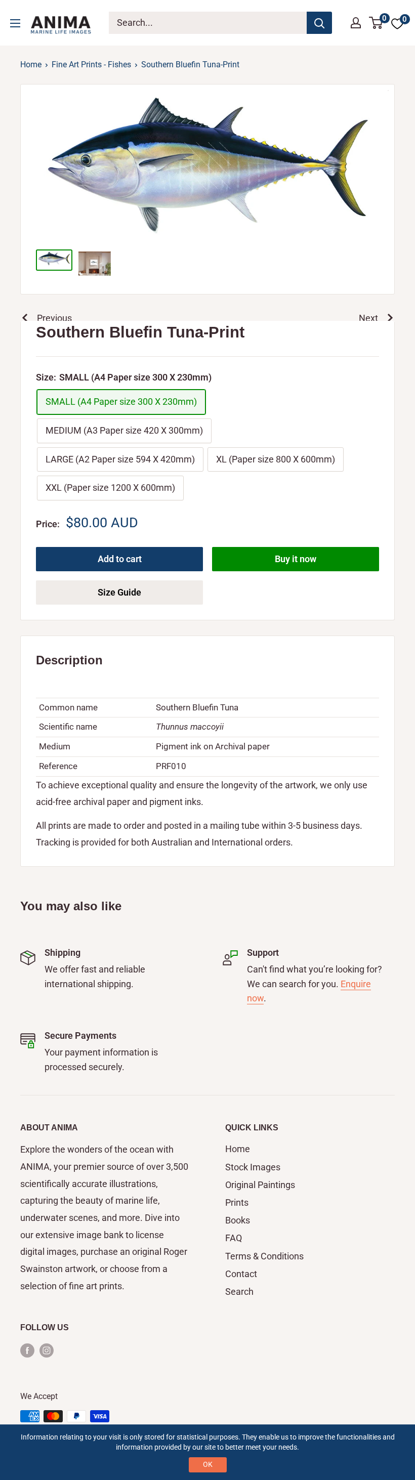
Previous (54, 318)
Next (368, 318)
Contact (241, 1273)
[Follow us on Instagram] (46, 1350)
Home (31, 64)
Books (237, 1220)
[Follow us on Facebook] (27, 1350)
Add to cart (120, 559)
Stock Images (252, 1167)
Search (239, 1291)
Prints (236, 1202)
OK (208, 1464)
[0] (376, 23)
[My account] (356, 22)
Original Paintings (260, 1184)
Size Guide (119, 592)
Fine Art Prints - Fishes (91, 64)
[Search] (319, 23)
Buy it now (295, 559)
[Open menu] (15, 23)
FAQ (233, 1238)
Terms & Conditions (264, 1256)
